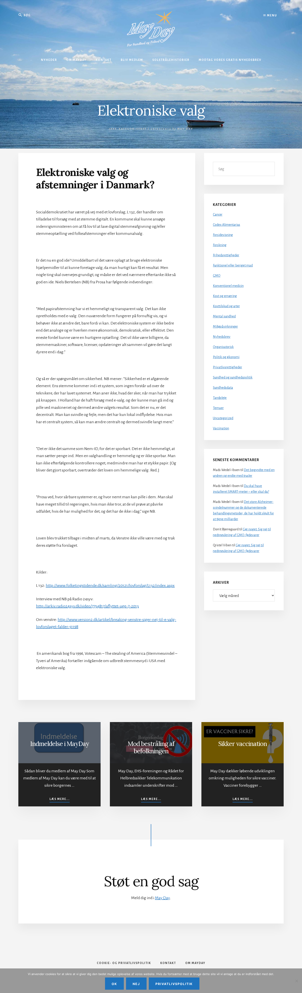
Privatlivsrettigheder (227, 367)
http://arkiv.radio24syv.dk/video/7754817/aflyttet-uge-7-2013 (87, 606)
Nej (136, 984)
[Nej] (296, 981)
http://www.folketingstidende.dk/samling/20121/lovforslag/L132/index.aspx (110, 585)
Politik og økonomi (226, 357)
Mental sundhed (224, 316)
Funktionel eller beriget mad (233, 265)
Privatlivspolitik (174, 984)
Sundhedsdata (223, 387)
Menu (271, 15)
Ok (114, 984)
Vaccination (221, 428)
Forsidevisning (223, 235)
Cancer (217, 214)
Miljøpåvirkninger (225, 326)
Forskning (219, 245)
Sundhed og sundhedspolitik (232, 377)
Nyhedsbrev (221, 336)
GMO (216, 275)
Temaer (218, 408)
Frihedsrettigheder (226, 255)
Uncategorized (223, 418)
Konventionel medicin (228, 286)
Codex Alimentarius (226, 224)
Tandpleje (220, 398)
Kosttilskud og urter (226, 306)
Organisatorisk (223, 347)
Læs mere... (60, 799)
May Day (162, 898)
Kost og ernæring (225, 296)
